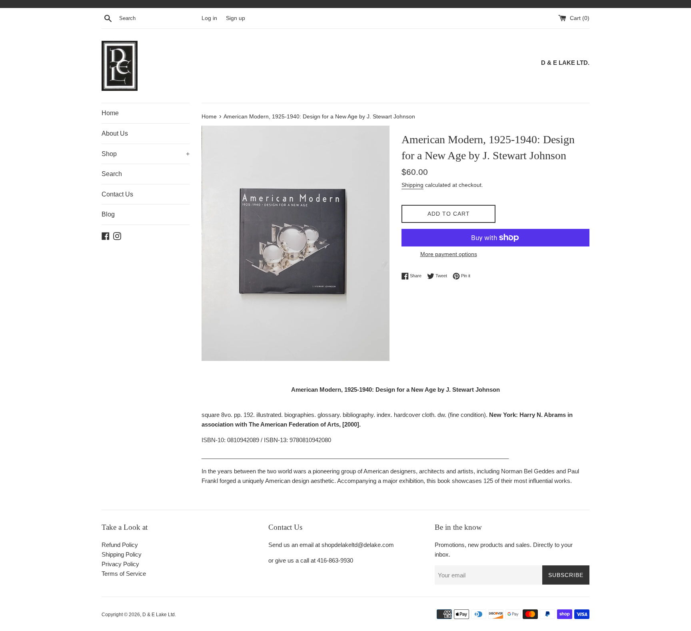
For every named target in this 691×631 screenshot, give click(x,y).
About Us (115, 133)
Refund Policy (120, 544)
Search (112, 173)
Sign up (235, 18)
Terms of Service (124, 573)
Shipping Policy (122, 554)
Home (110, 113)
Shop (146, 153)
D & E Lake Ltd (158, 614)
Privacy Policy (120, 564)
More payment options (448, 254)
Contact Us (117, 194)
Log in (209, 18)
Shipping (412, 185)
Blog (108, 214)
